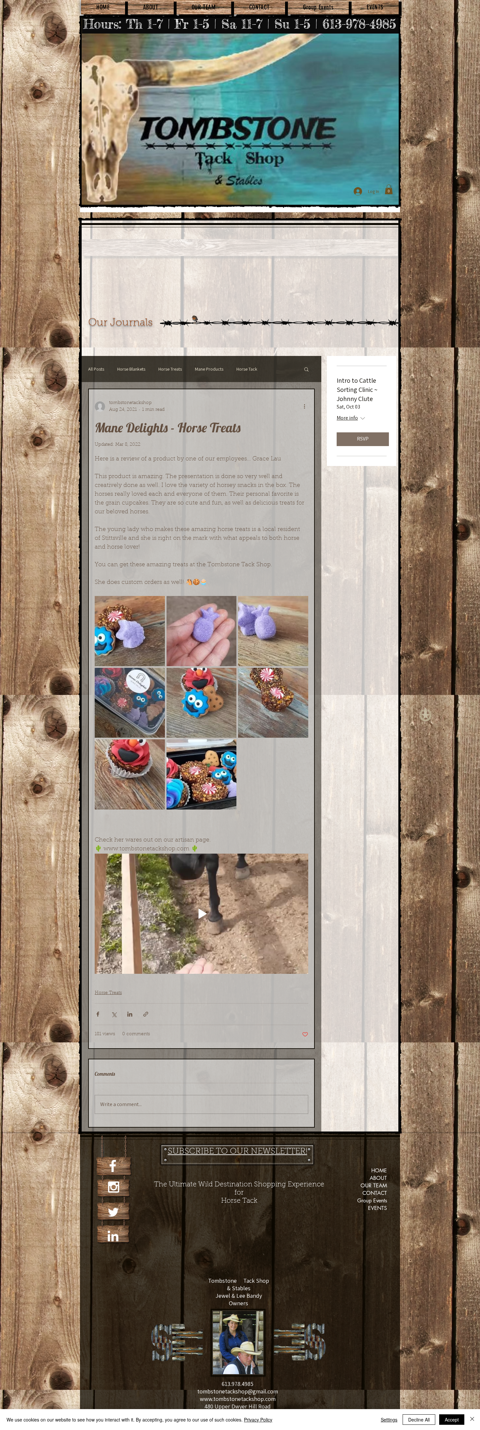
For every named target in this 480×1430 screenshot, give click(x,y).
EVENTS (377, 1208)
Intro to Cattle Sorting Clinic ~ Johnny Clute (357, 389)
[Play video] (201, 914)
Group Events (372, 1200)
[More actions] (304, 406)
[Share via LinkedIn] (130, 1014)
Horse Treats (170, 369)
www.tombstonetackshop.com (238, 1399)
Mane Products (209, 369)
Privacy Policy (258, 1419)
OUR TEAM (373, 1185)
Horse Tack (246, 369)
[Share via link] (146, 1014)
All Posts (96, 369)
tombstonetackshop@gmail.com (237, 1391)
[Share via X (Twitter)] (114, 1014)
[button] (389, 189)
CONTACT (374, 1193)
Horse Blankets (131, 369)
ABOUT (378, 1178)
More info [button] (347, 417)
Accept (452, 1419)
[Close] (472, 1419)
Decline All (419, 1419)
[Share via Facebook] (98, 1014)
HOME (379, 1170)
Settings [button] (389, 1419)
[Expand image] (130, 631)
